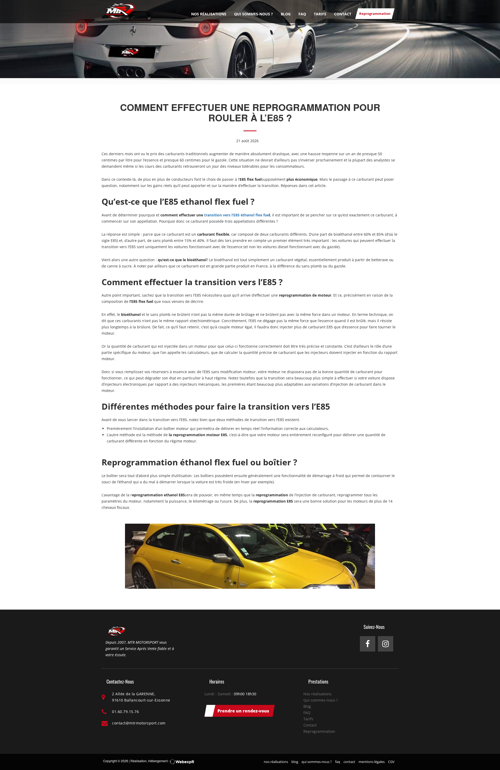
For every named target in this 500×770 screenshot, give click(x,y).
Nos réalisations (208, 13)
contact (349, 761)
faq (337, 761)
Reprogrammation (375, 13)
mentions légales (372, 761)
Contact (342, 13)
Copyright (110, 761)
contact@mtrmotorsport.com (139, 723)
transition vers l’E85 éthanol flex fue (236, 214)
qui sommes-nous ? (317, 761)
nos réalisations (276, 761)
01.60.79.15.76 (125, 711)
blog (294, 761)
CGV (391, 761)
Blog (286, 13)
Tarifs (320, 13)
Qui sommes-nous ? (253, 13)
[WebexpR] (182, 762)
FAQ (302, 13)
